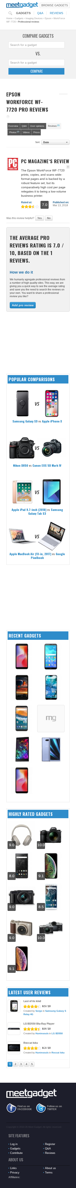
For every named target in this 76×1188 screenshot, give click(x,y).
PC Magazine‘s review (45, 161)
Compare (36, 71)
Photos (14, 132)
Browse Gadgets (54, 5)
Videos (26, 132)
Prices (36, 132)
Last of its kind (32, 1001)
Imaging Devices (34, 18)
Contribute (16, 1153)
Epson (48, 18)
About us (50, 1168)
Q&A (40, 13)
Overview (13, 126)
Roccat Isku (30, 1042)
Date (46, 142)
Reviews (56, 13)
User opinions (37, 126)
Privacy (14, 1172)
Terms (49, 1172)
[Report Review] (68, 166)
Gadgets (23, 13)
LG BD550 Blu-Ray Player (38, 1023)
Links (13, 1168)
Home (9, 18)
